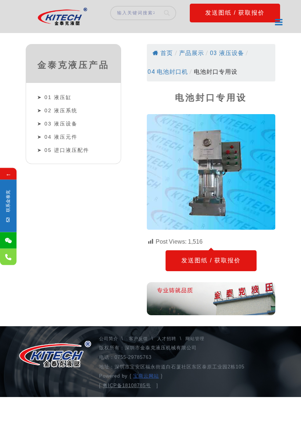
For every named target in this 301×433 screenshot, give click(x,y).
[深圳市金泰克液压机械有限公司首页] (62, 16)
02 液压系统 (60, 110)
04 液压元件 (60, 137)
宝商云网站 (146, 376)
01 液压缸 (58, 97)
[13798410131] (8, 257)
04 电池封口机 (168, 71)
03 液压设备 (60, 124)
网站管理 (194, 338)
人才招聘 (166, 338)
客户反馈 (138, 338)
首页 (166, 53)
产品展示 (191, 53)
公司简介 (109, 338)
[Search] (167, 13)
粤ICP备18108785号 (127, 385)
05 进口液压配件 (66, 150)
